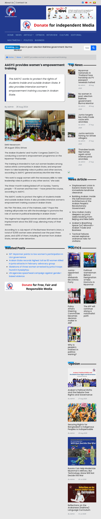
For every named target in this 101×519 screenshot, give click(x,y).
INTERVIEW (51, 34)
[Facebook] (83, 2)
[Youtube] (86, 2)
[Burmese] (94, 2)
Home (11, 57)
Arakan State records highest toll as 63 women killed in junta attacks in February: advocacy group (36, 262)
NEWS (19, 34)
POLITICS (28, 40)
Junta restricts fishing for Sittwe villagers (35, 46)
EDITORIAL (76, 34)
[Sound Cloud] (90, 2)
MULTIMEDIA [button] (13, 40)
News (19, 57)
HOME (10, 34)
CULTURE (64, 34)
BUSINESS (39, 40)
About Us (9, 2)
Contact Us (21, 2)
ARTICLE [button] (28, 34)
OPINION (40, 34)
